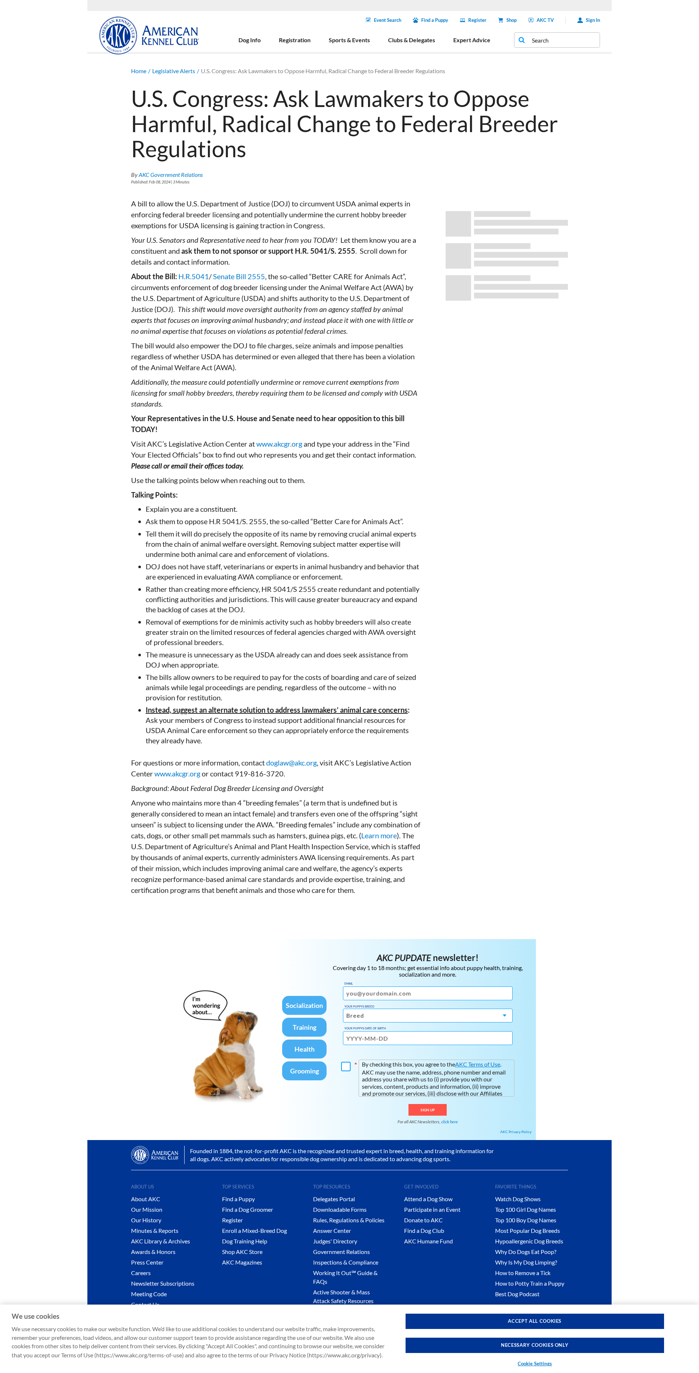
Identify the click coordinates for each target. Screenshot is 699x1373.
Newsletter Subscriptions (162, 1283)
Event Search (387, 20)
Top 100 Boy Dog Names (525, 1219)
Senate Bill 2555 (239, 276)
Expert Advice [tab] (471, 39)
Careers (141, 1272)
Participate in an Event (432, 1209)
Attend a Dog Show (428, 1198)
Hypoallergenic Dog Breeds (529, 1241)
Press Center (147, 1262)
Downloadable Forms (340, 1209)
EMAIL (348, 983)
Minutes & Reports (154, 1230)
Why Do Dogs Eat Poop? (525, 1251)
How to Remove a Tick (522, 1272)
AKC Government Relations (171, 174)
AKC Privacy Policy (516, 1131)
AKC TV (545, 20)
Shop (511, 20)
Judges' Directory (335, 1241)
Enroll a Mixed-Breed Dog (254, 1230)
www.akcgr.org (279, 443)
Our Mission (146, 1209)
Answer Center (332, 1230)
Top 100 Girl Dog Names (525, 1209)
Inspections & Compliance (345, 1262)
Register (477, 20)
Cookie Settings (535, 1363)
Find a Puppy (434, 20)
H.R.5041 (193, 276)
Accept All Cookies (534, 1321)
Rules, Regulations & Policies (348, 1219)
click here (449, 1121)
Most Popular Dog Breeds (527, 1230)
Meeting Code (149, 1293)
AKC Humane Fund (428, 1241)
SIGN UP (427, 1110)
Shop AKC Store (242, 1251)
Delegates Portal (334, 1198)
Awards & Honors (153, 1251)
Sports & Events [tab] (349, 39)
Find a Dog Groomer (247, 1209)
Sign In (593, 20)
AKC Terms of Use (477, 1064)
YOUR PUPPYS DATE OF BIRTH (365, 1028)
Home (138, 70)
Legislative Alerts (173, 70)
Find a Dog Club (424, 1230)
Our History (146, 1219)
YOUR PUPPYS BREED (359, 1006)
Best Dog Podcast (517, 1293)
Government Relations (341, 1251)
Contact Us (145, 1304)
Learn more (379, 835)
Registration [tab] (295, 39)
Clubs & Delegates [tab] (411, 39)
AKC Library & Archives (160, 1241)
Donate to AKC (423, 1219)
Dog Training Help (244, 1241)
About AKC (145, 1198)
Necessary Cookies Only (534, 1345)
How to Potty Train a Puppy (529, 1283)
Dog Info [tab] (249, 39)
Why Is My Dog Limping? (526, 1262)
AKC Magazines (242, 1262)
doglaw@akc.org (291, 762)
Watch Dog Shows (518, 1198)
